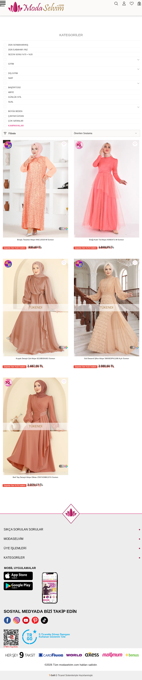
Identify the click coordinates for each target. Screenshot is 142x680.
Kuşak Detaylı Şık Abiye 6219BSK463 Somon (35, 358)
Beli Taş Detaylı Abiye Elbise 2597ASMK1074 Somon (35, 477)
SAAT (10, 78)
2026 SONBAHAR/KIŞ (18, 45)
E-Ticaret (60, 675)
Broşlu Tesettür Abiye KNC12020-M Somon (35, 240)
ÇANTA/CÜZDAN (16, 116)
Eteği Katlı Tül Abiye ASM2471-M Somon (106, 240)
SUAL (10, 102)
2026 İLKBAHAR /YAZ (18, 50)
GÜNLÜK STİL (14, 97)
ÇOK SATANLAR (15, 121)
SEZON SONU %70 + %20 (20, 54)
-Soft (52, 675)
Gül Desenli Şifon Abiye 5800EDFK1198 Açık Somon (106, 358)
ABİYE (11, 92)
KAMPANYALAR (16, 125)
